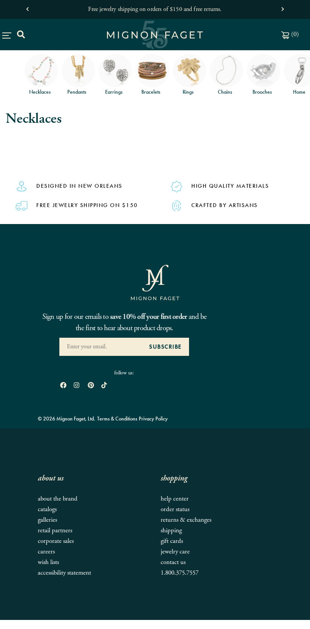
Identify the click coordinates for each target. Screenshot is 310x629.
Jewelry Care (175, 552)
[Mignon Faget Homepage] (155, 282)
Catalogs (47, 509)
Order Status (175, 509)
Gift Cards (172, 541)
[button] (27, 7)
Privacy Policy (153, 418)
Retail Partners (55, 531)
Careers (46, 552)
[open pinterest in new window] (91, 386)
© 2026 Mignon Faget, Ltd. (66, 418)
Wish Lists (48, 562)
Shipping (171, 531)
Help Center (175, 499)
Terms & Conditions (117, 418)
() (294, 34)
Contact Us (173, 562)
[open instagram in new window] (76, 386)
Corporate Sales (56, 541)
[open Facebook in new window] (63, 386)
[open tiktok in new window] (104, 386)
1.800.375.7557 (179, 573)
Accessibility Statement (64, 573)
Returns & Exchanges (186, 520)
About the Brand (58, 499)
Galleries (47, 520)
